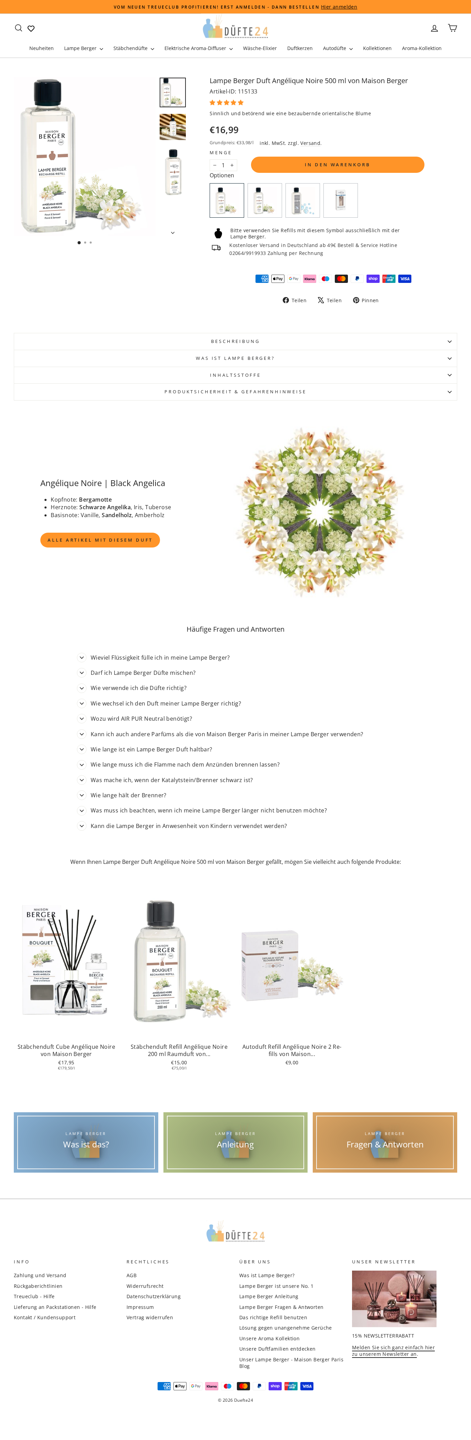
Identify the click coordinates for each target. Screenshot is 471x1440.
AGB (132, 1275)
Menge (221, 153)
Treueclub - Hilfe (34, 1296)
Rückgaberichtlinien (38, 1286)
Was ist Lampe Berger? (235, 358)
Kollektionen (377, 48)
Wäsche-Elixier (260, 48)
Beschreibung (235, 341)
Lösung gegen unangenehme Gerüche (285, 1327)
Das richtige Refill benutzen (273, 1317)
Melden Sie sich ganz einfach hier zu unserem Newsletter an (393, 1350)
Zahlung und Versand (40, 1275)
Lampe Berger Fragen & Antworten (281, 1307)
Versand (310, 143)
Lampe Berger (81, 48)
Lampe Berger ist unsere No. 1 (276, 1286)
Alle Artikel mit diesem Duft (100, 540)
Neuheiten (41, 48)
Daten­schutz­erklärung (154, 1296)
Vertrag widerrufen (150, 1317)
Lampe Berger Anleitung (269, 1296)
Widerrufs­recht (145, 1286)
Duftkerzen (300, 48)
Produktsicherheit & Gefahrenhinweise (235, 391)
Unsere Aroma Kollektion (269, 1338)
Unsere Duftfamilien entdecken (277, 1348)
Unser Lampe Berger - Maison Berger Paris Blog (291, 1362)
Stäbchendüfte (131, 48)
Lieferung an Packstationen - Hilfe (55, 1307)
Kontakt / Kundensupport (45, 1317)
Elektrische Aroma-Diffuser (196, 48)
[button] (227, 102)
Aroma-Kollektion (422, 48)
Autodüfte (335, 48)
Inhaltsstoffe (235, 375)
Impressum (140, 1307)
